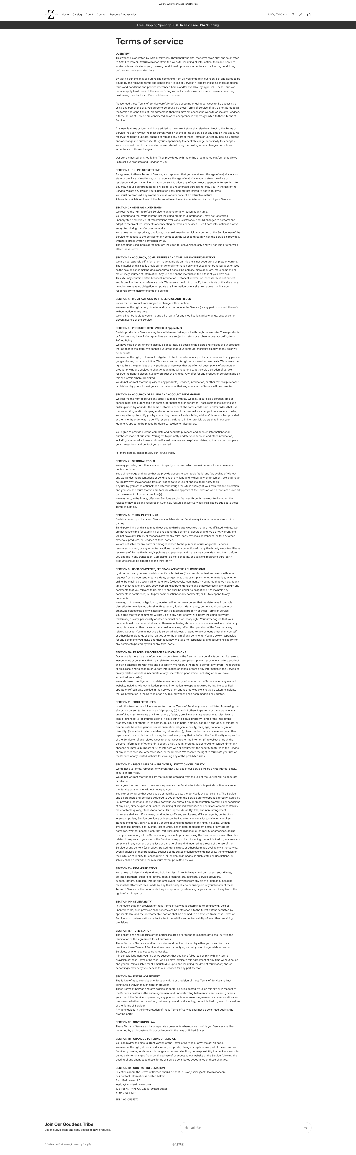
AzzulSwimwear (61, 1144)
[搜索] (293, 14)
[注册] (306, 1128)
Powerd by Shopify (81, 1144)
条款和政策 (178, 1144)
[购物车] (309, 14)
